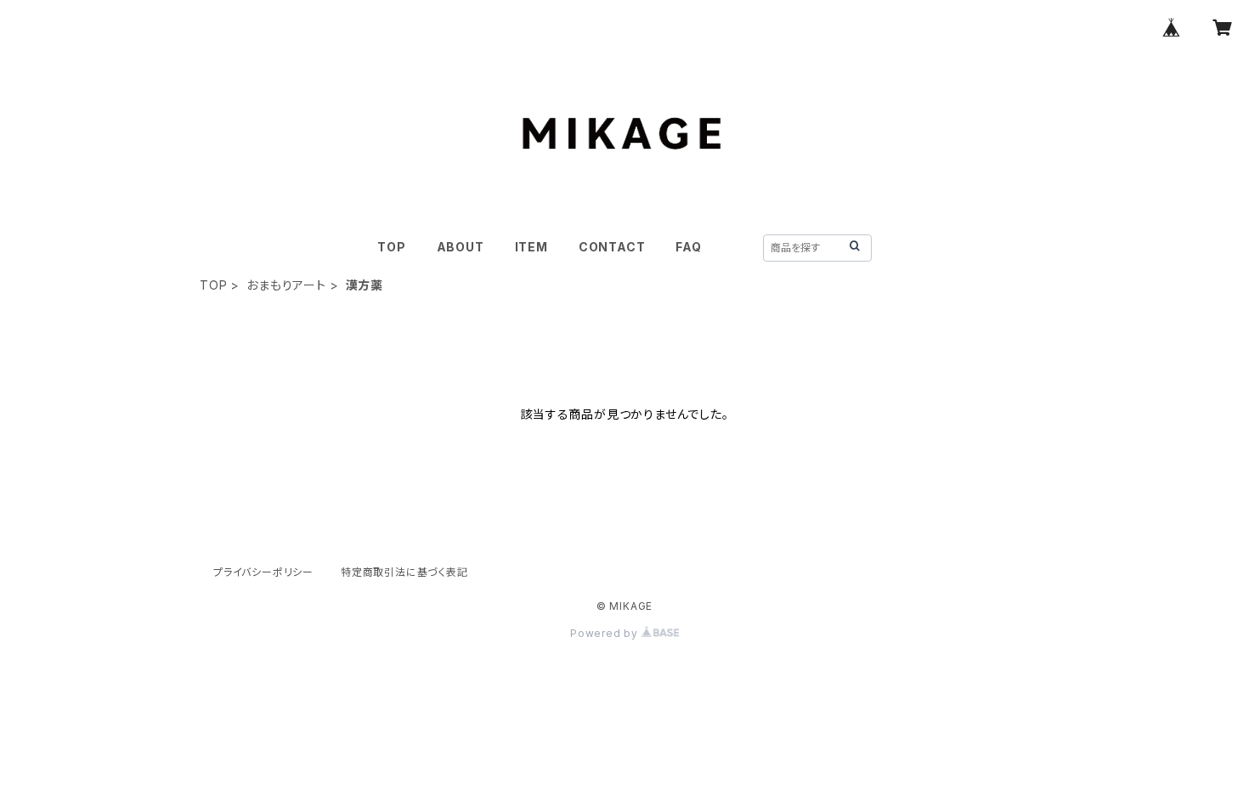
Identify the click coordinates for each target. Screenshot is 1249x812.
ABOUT (460, 247)
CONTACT (612, 247)
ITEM (531, 247)
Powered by (605, 633)
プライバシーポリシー (263, 572)
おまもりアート (286, 285)
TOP (391, 247)
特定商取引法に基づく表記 (404, 572)
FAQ (688, 247)
